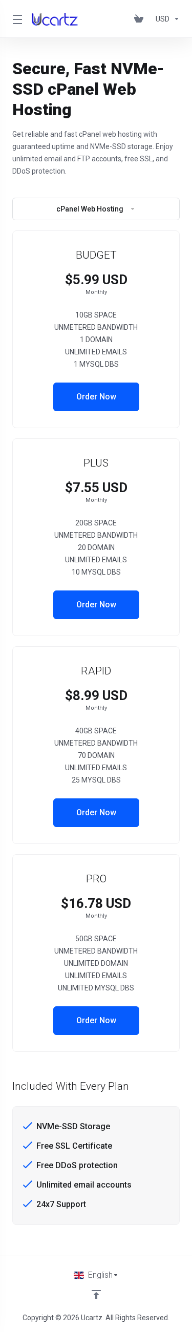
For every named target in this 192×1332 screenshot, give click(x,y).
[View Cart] (141, 19)
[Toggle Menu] (16, 19)
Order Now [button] (96, 396)
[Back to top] (96, 1294)
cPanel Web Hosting (89, 209)
